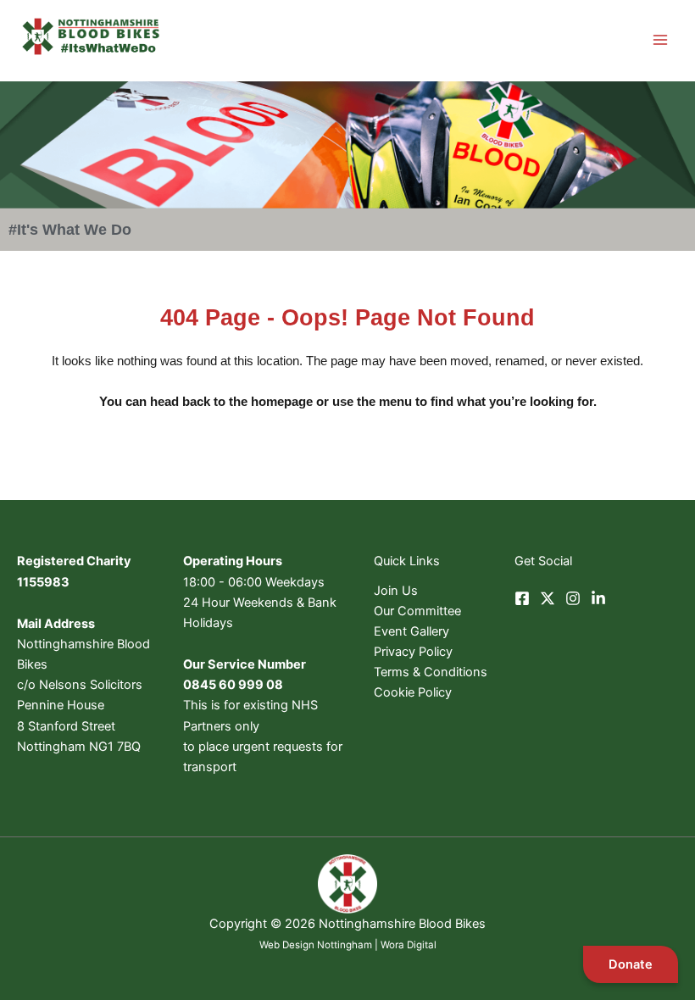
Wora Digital (408, 945)
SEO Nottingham (347, 965)
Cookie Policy (413, 692)
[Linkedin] (598, 598)
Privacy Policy (413, 651)
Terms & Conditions (430, 672)
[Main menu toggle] (660, 40)
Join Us (396, 590)
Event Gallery (411, 631)
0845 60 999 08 (233, 684)
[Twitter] (547, 598)
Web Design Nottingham (315, 945)
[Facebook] (522, 598)
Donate (631, 964)
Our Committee (417, 611)
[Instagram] (573, 598)
